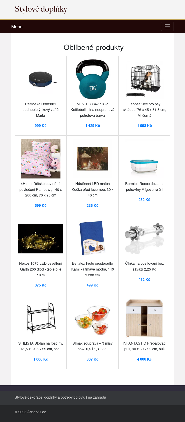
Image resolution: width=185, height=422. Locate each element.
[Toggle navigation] (167, 26)
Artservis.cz (36, 411)
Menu (17, 26)
